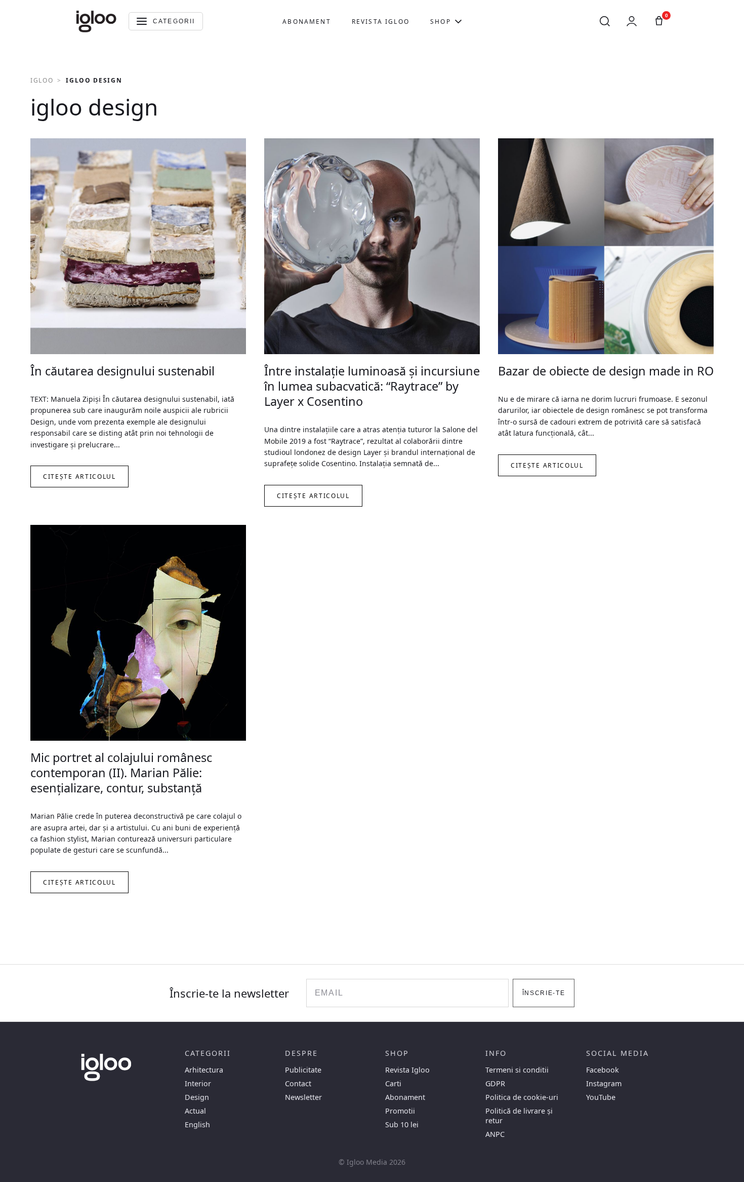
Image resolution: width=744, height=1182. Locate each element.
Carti (393, 1083)
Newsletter (303, 1097)
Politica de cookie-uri (521, 1097)
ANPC (495, 1134)
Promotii (400, 1111)
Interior (198, 1083)
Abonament (306, 21)
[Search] (605, 21)
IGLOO (41, 80)
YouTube (600, 1097)
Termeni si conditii (517, 1070)
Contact (298, 1083)
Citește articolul (79, 476)
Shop (440, 21)
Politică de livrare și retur (519, 1115)
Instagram (604, 1083)
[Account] (632, 21)
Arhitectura (204, 1070)
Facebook (602, 1070)
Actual (195, 1111)
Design (197, 1097)
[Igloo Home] (96, 21)
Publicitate (303, 1070)
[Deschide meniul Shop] (458, 21)
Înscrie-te (543, 993)
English (197, 1124)
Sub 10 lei (402, 1124)
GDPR (495, 1083)
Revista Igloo (380, 21)
